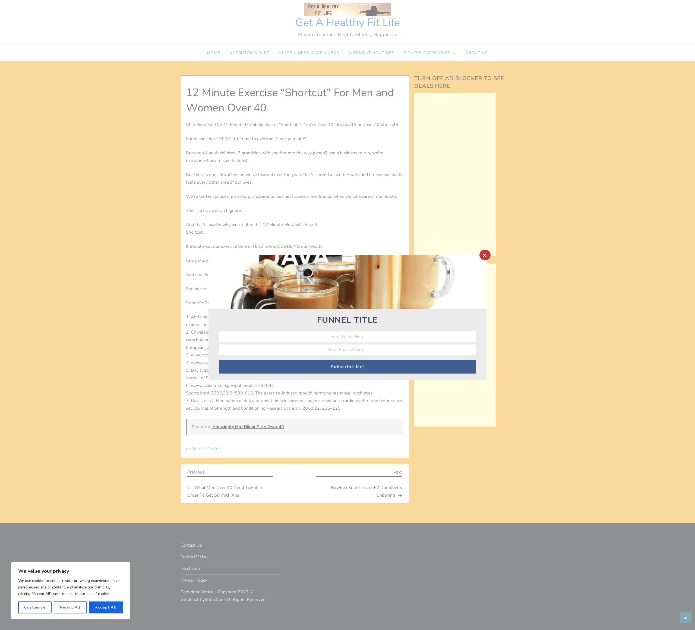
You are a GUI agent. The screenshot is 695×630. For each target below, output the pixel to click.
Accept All (106, 607)
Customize (35, 607)
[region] (70, 590)
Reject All (70, 607)
